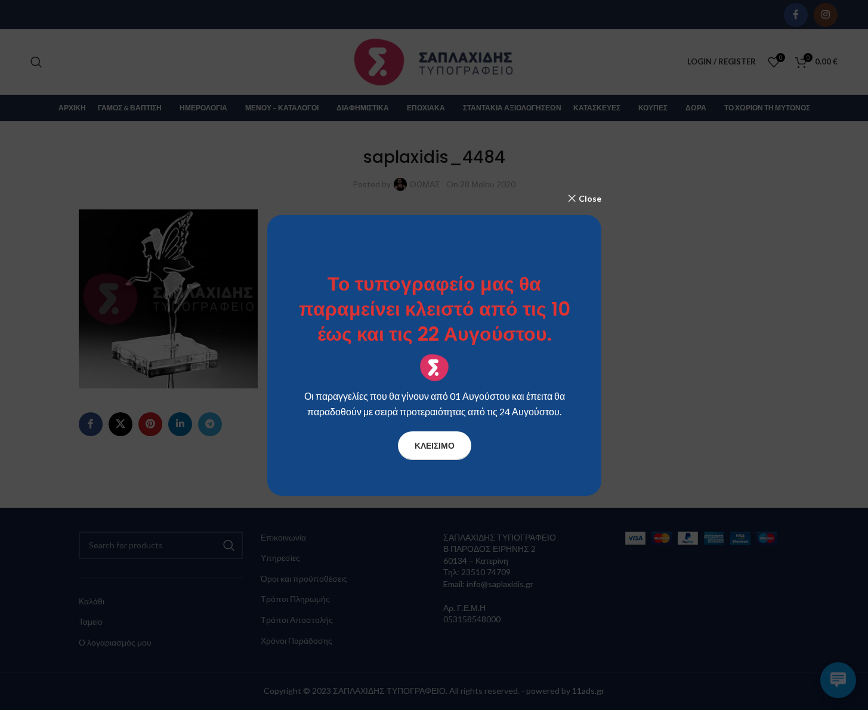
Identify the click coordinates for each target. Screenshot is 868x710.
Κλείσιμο (434, 445)
